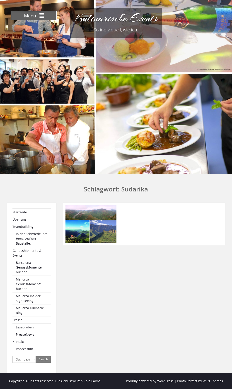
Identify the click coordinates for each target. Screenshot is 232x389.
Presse (17, 320)
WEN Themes (213, 381)
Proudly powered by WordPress (150, 381)
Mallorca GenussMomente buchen (29, 284)
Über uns (19, 219)
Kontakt (18, 341)
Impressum (24, 349)
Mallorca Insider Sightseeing (28, 298)
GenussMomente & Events (26, 252)
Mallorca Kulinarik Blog (30, 310)
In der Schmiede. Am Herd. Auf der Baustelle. (32, 238)
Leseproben (25, 327)
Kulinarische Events (116, 18)
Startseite (19, 212)
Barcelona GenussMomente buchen (29, 267)
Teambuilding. (23, 226)
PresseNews (25, 334)
